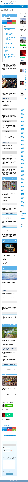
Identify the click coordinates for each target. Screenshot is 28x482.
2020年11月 (22, 167)
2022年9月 (22, 137)
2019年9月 (22, 186)
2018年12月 (22, 198)
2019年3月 (22, 194)
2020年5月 (22, 175)
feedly (14, 23)
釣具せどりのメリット (8, 29)
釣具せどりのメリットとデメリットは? (9, 28)
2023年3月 (22, 129)
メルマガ (22, 6)
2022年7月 (22, 140)
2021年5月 (22, 159)
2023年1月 (22, 132)
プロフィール (6, 6)
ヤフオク (6, 50)
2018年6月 (22, 206)
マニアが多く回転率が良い (9, 33)
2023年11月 (22, 118)
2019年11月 (22, 183)
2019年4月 (22, 193)
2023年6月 (22, 125)
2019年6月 (22, 190)
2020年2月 (22, 179)
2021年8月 (22, 155)
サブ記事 (22, 215)
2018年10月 (22, 201)
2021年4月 (22, 160)
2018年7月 (22, 205)
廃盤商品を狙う (7, 46)
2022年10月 (22, 136)
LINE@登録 (18, 6)
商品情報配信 (23, 218)
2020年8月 (22, 171)
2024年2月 (22, 114)
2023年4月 (22, 128)
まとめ (5, 60)
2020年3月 (22, 178)
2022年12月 (22, 133)
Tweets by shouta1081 (22, 226)
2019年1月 (22, 197)
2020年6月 (22, 174)
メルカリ (6, 51)
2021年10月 (22, 152)
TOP (5, 9)
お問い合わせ (25, 6)
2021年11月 (22, 151)
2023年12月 (22, 117)
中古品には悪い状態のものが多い (10, 39)
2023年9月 (22, 121)
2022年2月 (22, 147)
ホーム (2, 6)
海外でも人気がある (8, 34)
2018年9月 (22, 202)
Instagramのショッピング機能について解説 (10, 435)
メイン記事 (10, 6)
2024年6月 (22, 109)
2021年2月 (22, 163)
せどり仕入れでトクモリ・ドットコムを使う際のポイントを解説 (25, 98)
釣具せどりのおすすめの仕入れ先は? (9, 47)
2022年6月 (22, 141)
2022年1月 (22, 148)
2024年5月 (22, 110)
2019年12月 (22, 182)
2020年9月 (22, 170)
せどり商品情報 (14, 6)
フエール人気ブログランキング (6, 425)
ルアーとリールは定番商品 (8, 43)
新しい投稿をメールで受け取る (7, 471)
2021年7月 (22, 156)
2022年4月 (22, 144)
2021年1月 (22, 164)
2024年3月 (22, 113)
